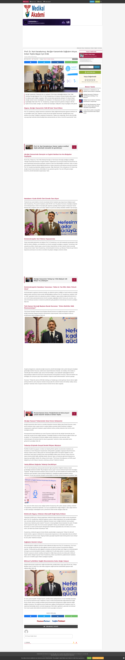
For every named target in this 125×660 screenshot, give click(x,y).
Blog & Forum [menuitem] (33, 1)
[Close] (123, 658)
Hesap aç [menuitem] (92, 1)
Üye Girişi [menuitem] (97, 1)
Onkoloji (52, 59)
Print (76, 59)
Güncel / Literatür (47, 59)
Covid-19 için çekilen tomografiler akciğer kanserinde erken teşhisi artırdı (91, 111)
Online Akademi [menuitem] (48, 1)
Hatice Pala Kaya (89, 54)
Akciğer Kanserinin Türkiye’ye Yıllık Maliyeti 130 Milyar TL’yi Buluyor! (90, 96)
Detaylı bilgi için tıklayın (98, 658)
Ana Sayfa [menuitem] (26, 1)
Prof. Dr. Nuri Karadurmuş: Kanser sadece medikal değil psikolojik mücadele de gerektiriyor (91, 106)
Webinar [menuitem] (40, 1)
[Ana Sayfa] (34, 11)
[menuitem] (101, 2)
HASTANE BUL (91, 72)
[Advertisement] (62, 36)
